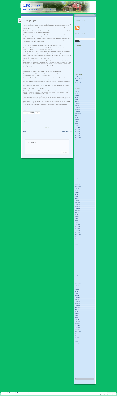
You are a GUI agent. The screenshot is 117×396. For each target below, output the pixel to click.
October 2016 (77, 329)
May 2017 (76, 315)
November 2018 (77, 279)
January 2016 (77, 347)
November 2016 (77, 327)
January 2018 (77, 299)
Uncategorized (77, 68)
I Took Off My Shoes (78, 76)
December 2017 (77, 301)
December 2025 (77, 107)
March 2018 (77, 295)
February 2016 (77, 345)
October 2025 (77, 111)
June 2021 (77, 216)
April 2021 (76, 220)
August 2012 (77, 370)
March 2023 (77, 174)
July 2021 (76, 214)
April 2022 (76, 196)
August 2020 (77, 236)
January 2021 (77, 226)
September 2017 (78, 307)
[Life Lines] (68, 7)
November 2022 (77, 182)
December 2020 (77, 228)
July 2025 (76, 117)
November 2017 (77, 303)
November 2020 (77, 230)
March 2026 (77, 101)
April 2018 (76, 293)
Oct (20, 20)
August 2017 (77, 309)
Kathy (39, 119)
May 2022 (76, 194)
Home (24, 15)
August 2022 (77, 188)
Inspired (24, 131)
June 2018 (77, 289)
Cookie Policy (26, 393)
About (28, 15)
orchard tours (60, 119)
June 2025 (77, 119)
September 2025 (78, 113)
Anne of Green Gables (79, 82)
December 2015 (77, 349)
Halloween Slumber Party (67, 131)
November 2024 (77, 133)
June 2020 (77, 240)
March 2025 (77, 125)
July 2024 (76, 141)
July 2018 (76, 287)
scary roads (25, 121)
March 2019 (77, 271)
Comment (64, 152)
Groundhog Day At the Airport (80, 78)
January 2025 (77, 129)
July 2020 (76, 238)
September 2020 (78, 234)
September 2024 (78, 137)
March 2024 (77, 149)
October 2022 (77, 184)
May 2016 (76, 339)
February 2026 (77, 103)
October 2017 (77, 305)
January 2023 (77, 178)
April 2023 (76, 172)
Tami (76, 64)
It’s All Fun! (77, 80)
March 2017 (77, 319)
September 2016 (78, 331)
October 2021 (77, 208)
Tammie (42, 119)
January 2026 (77, 105)
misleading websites (54, 119)
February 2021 (77, 224)
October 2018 (77, 281)
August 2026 (77, 91)
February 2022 (77, 200)
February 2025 (77, 127)
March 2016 (77, 343)
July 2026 (76, 93)
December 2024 (77, 131)
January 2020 (77, 250)
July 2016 (76, 335)
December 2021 (77, 204)
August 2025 (77, 115)
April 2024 (76, 147)
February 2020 (77, 248)
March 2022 (77, 198)
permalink (38, 121)
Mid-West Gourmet (78, 84)
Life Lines (31, 5)
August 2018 (77, 285)
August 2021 (77, 212)
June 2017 (77, 313)
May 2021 (76, 218)
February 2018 (77, 297)
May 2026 (76, 97)
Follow (77, 41)
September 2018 (78, 283)
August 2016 (77, 333)
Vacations (45, 119)
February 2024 (77, 151)
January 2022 (77, 202)
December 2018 (77, 277)
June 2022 (77, 192)
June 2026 (77, 95)
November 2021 (77, 206)
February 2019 (77, 273)
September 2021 (78, 210)
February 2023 (77, 176)
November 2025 (77, 109)
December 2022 (77, 180)
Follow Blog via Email (81, 34)
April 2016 (76, 341)
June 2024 (77, 143)
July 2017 (76, 311)
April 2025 (76, 123)
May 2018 (76, 291)
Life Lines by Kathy (80, 20)
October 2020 (77, 232)
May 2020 (76, 242)
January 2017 (77, 323)
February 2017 (77, 321)
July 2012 (76, 372)
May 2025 (76, 121)
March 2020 (77, 246)
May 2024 (76, 145)
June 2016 (77, 337)
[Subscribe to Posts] (77, 30)
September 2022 (78, 186)
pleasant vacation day (66, 119)
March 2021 (77, 222)
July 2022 (76, 190)
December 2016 (77, 325)
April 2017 (76, 317)
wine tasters (29, 121)
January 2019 (77, 275)
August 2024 (77, 139)
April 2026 (76, 99)
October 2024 (77, 135)
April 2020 (76, 244)
